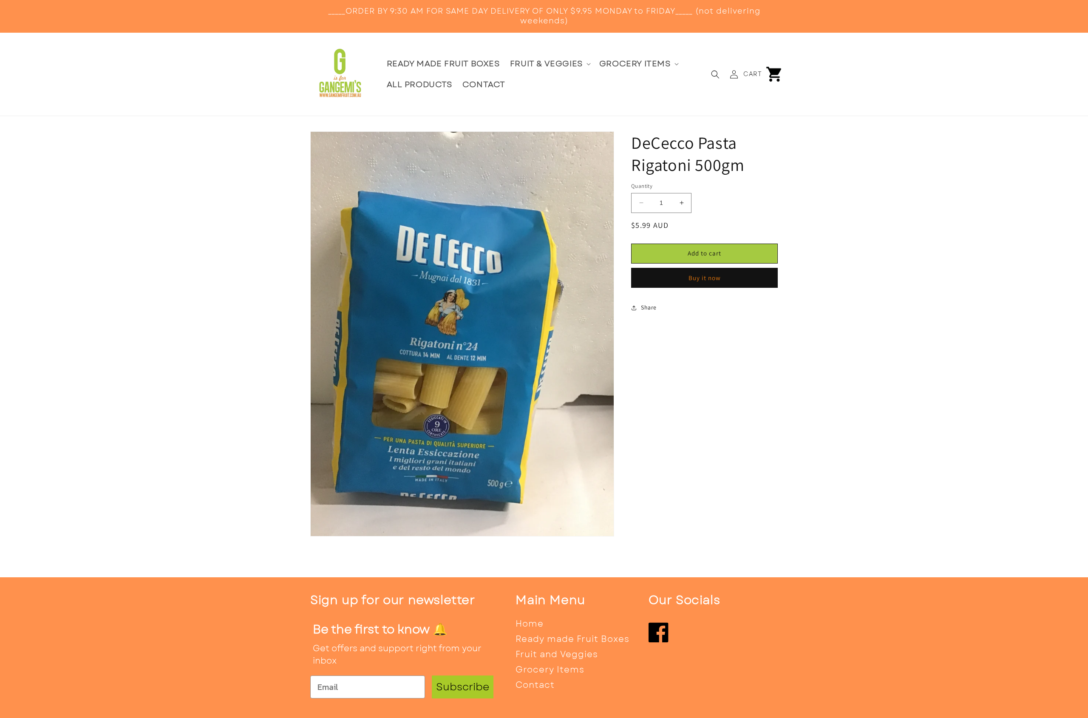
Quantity (641, 186)
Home (530, 624)
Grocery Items (550, 670)
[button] (549, 64)
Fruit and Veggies (557, 654)
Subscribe (462, 686)
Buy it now (704, 278)
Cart (752, 74)
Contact (535, 685)
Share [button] (649, 307)
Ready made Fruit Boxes (572, 639)
